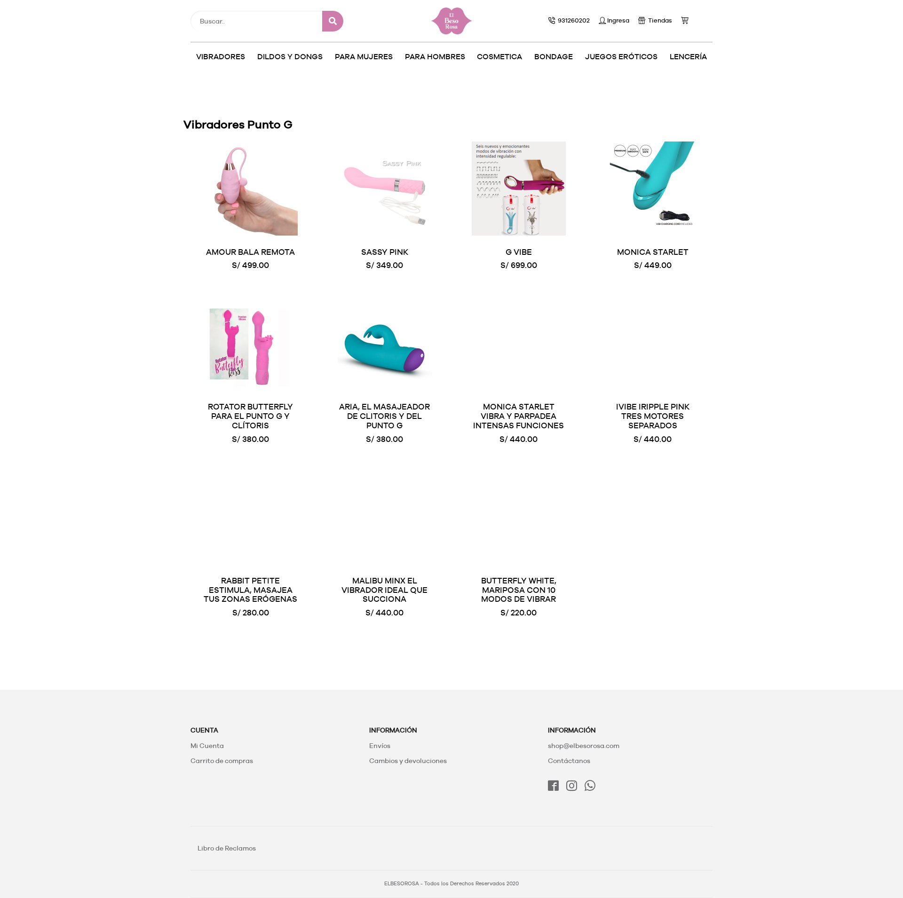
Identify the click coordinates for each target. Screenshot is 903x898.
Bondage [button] (553, 56)
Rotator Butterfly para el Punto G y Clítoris (250, 416)
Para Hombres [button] (435, 56)
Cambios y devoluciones (408, 760)
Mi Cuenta (207, 745)
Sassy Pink (384, 252)
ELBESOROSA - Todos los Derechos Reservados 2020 (451, 884)
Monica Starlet (653, 252)
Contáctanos (569, 760)
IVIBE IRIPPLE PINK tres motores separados (652, 416)
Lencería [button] (688, 56)
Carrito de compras (221, 760)
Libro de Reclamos (227, 848)
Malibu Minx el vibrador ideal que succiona (384, 590)
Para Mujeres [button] (364, 56)
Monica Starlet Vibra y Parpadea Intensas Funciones (518, 416)
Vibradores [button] (220, 56)
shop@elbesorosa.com (583, 745)
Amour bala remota (250, 252)
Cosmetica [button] (499, 56)
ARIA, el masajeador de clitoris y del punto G (384, 416)
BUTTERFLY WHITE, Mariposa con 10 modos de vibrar (518, 590)
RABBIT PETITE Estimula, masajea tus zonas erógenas (250, 590)
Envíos (379, 745)
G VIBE (519, 252)
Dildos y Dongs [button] (290, 56)
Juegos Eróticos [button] (621, 56)
